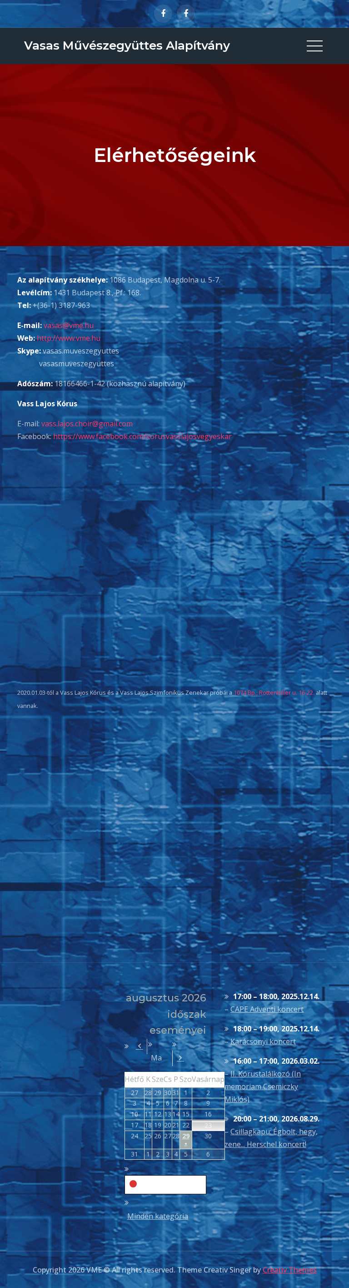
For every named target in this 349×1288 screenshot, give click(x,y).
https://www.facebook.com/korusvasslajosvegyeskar (142, 436)
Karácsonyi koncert (263, 1041)
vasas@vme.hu (69, 325)
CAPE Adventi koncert (267, 1009)
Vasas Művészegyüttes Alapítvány (127, 45)
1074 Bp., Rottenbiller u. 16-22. (274, 692)
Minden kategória (157, 1216)
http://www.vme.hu (68, 338)
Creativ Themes (290, 1270)
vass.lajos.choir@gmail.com (87, 424)
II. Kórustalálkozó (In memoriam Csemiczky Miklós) (262, 1086)
